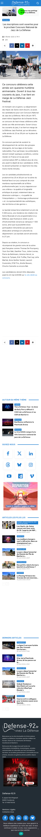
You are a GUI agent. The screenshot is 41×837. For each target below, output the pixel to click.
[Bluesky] (19, 465)
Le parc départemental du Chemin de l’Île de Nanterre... (26, 554)
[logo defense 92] (20, 3)
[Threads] (8, 465)
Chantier (20, 573)
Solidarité (20, 696)
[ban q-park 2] (20, 11)
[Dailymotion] (20, 476)
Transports (21, 642)
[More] (32, 45)
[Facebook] (11, 45)
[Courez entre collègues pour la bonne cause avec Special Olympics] (8, 699)
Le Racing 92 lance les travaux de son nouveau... (27, 577)
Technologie (21, 562)
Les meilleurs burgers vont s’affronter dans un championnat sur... (27, 541)
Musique (6, 20)
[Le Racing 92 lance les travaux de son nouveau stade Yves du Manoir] (8, 576)
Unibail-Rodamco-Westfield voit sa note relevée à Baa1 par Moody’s (26, 687)
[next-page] (7, 583)
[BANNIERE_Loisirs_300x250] (20, 772)
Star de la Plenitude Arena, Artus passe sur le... (26, 660)
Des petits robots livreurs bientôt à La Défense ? (28, 566)
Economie (20, 681)
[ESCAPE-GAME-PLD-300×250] (20, 496)
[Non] (38, 829)
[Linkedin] (22, 45)
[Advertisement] (20, 368)
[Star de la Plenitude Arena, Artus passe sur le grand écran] (8, 658)
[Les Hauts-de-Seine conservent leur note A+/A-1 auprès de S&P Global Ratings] (8, 525)
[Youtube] (9, 476)
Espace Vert (21, 549)
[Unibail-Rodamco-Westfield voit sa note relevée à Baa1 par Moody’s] (8, 684)
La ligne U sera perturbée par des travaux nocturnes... (27, 647)
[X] (17, 45)
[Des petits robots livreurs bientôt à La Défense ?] (8, 565)
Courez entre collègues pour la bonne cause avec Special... (27, 701)
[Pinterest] (27, 45)
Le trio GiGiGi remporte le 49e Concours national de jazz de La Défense (25, 434)
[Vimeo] (31, 476)
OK (21, 834)
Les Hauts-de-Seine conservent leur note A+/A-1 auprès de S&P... (26, 528)
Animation (20, 536)
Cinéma (17, 405)
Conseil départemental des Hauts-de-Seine (26, 522)
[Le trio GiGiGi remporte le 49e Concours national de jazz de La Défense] (7, 432)
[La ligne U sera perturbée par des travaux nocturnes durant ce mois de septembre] (8, 645)
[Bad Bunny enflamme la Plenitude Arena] (7, 422)
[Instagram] (30, 465)
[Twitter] (19, 453)
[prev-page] (3, 583)
